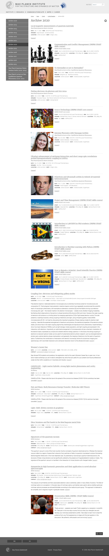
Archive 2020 (13, 44)
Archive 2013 (13, 64)
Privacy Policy (57, 550)
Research (20, 12)
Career (57, 12)
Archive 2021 (13, 40)
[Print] (105, 20)
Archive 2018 (13, 52)
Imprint (50, 550)
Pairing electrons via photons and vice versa (49, 91)
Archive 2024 (13, 28)
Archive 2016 (13, 60)
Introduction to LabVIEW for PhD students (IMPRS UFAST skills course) (77, 225)
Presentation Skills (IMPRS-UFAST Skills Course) (74, 496)
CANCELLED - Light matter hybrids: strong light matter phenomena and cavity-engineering (63, 367)
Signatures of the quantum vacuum (45, 437)
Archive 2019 (13, 48)
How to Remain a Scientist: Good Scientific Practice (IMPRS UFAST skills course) (78, 271)
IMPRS (49, 12)
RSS (14, 541)
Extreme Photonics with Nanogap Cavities (71, 133)
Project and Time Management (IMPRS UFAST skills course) (78, 200)
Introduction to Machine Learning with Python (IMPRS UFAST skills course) (76, 248)
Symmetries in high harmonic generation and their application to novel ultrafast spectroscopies (63, 468)
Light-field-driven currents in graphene (47, 408)
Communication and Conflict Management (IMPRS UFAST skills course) (77, 45)
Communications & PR (35, 12)
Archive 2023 (13, 32)
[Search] (102, 4)
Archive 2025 (13, 25)
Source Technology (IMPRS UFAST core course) (73, 110)
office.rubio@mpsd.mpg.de (67, 396)
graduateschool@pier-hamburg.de (46, 352)
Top (100, 534)
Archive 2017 (13, 56)
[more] (33, 38)
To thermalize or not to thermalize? (68, 68)
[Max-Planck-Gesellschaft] (9, 550)
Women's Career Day (39, 347)
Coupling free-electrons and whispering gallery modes (53, 294)
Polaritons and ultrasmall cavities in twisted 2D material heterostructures (77, 178)
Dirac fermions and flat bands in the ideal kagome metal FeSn (56, 422)
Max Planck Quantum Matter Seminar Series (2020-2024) (18, 69)
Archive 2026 (13, 21)
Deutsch (88, 4)
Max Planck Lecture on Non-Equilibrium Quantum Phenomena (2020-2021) (18, 76)
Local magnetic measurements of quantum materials (52, 26)
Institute (10, 12)
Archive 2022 (13, 36)
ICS (30, 541)
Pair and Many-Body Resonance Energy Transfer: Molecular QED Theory (60, 387)
